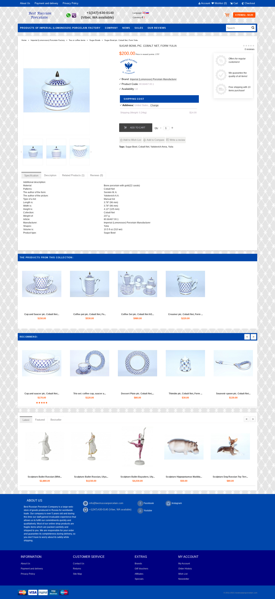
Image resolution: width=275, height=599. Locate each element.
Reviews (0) (96, 175)
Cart (235, 3)
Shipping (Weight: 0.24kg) (133, 112)
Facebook (149, 503)
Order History (185, 568)
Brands (138, 563)
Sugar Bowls (94, 40)
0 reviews (249, 49)
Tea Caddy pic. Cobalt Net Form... (105, 393)
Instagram (177, 503)
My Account (184, 563)
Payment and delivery (46, 3)
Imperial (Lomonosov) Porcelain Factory (48, 40)
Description (50, 175)
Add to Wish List (132, 140)
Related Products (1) (73, 175)
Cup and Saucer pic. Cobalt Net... (41, 314)
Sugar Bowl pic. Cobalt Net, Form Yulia (121, 40)
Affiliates (139, 574)
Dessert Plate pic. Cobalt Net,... (249, 393)
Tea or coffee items (77, 40)
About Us (25, 3)
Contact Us (78, 563)
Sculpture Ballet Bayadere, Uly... (241, 476)
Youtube (148, 510)
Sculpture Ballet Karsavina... (101, 476)
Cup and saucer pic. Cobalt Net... (154, 393)
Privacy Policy (70, 3)
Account (205, 3)
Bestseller (56, 419)
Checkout (250, 3)
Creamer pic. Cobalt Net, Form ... (185, 314)
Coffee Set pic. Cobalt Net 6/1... (137, 314)
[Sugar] (33, 152)
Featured (40, 419)
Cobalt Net (143, 146)
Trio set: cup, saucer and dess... (55, 476)
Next (92, 153)
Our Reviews (157, 28)
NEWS (126, 28)
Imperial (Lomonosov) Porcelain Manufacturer (153, 79)
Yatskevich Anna (158, 146)
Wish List (182, 574)
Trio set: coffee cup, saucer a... (201, 393)
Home (24, 40)
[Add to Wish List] (41, 308)
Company (111, 28)
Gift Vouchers (141, 568)
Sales (139, 28)
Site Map (77, 574)
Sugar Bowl (131, 146)
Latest (26, 420)
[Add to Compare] (50, 308)
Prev (22, 153)
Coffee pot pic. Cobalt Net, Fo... (89, 314)
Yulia (170, 146)
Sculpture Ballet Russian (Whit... (148, 476)
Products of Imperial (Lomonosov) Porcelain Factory (60, 28)
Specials (139, 579)
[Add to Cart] (33, 308)
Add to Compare (155, 140)
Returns (77, 568)
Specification (31, 175)
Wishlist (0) (221, 3)
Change (154, 105)
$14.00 (193, 112)
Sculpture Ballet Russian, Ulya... (194, 476)
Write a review (177, 140)
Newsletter (183, 579)
